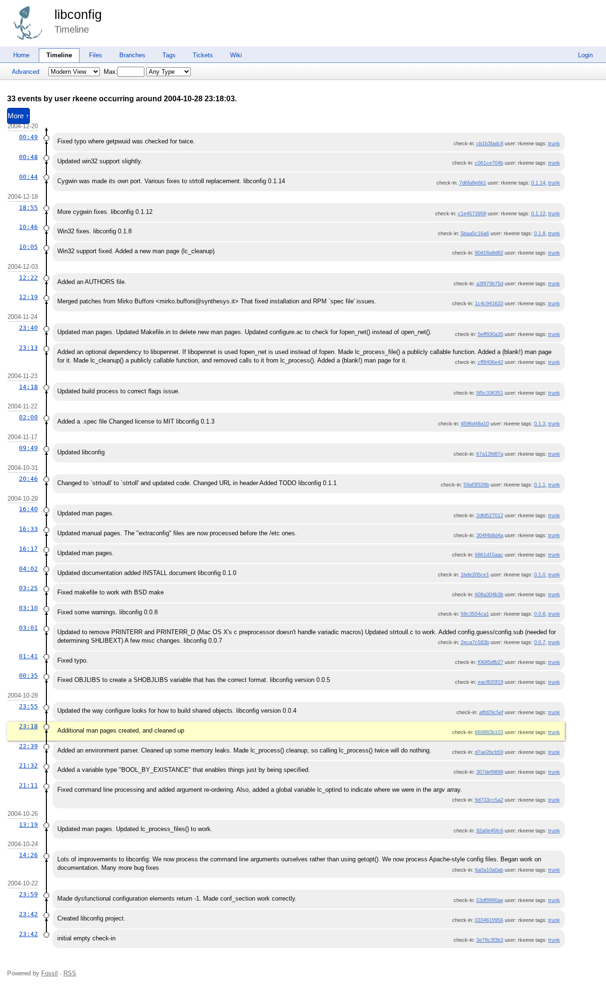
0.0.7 (539, 642)
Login (585, 55)
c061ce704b (489, 163)
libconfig (78, 15)
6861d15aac (489, 554)
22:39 (28, 746)
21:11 (28, 785)
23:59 (28, 894)
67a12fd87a (489, 454)
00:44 (28, 176)
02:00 (28, 417)
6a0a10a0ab (489, 870)
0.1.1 (539, 484)
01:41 (28, 656)
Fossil (49, 973)
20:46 (28, 478)
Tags (169, 55)
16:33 (28, 528)
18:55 (28, 207)
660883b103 (489, 732)
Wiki (236, 55)
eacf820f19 (490, 682)
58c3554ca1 (475, 614)
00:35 (28, 675)
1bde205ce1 (475, 574)
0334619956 (489, 920)
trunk (554, 143)
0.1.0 (539, 574)
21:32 (28, 765)
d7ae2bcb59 (489, 752)
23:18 (28, 726)
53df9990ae (489, 900)
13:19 (28, 824)
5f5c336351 (489, 393)
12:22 (28, 277)
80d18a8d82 (489, 253)
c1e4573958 (472, 213)
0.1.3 (539, 423)
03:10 (28, 607)
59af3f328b (476, 484)
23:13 (28, 347)
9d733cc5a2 (489, 800)
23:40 (28, 327)
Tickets (203, 55)
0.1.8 (539, 233)
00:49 (28, 137)
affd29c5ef (491, 712)
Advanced (25, 71)
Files (95, 55)
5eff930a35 (490, 334)
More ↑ (18, 116)
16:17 (28, 548)
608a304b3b (489, 594)
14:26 (28, 854)
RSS (69, 973)
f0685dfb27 (490, 662)
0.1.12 (538, 213)
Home (21, 55)
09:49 (28, 447)
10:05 (28, 246)
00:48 (28, 156)
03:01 (28, 627)
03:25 (28, 588)
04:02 (28, 568)
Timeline (59, 55)
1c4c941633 (489, 303)
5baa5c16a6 (475, 233)
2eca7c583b (475, 642)
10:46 (28, 226)
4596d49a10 (475, 423)
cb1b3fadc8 (489, 143)
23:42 (28, 914)
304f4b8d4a (489, 535)
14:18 (28, 386)
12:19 (28, 297)
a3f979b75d (489, 283)
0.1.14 (538, 183)
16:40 (28, 509)
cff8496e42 (490, 362)
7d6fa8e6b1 (472, 183)
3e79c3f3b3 (489, 940)
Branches (132, 55)
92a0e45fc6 (489, 830)
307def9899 (489, 772)
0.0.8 (539, 614)
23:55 (28, 706)
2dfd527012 (489, 515)
